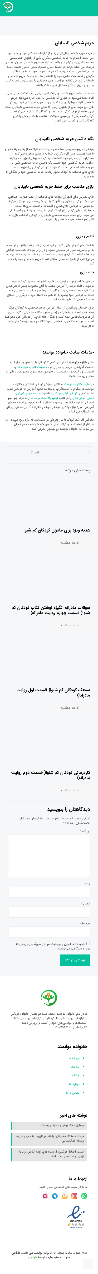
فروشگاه (74, 1058)
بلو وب (32, 1257)
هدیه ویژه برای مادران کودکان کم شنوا (57, 530)
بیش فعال (78, 397)
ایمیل (85, 903)
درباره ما (74, 1084)
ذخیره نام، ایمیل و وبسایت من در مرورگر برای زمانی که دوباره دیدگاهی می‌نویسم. (52, 946)
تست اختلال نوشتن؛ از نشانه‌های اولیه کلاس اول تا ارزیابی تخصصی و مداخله (51, 1154)
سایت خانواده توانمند (77, 384)
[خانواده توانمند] (7, 7)
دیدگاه (85, 831)
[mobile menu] (92, 7)
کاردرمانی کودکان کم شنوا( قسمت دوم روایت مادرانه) (50, 775)
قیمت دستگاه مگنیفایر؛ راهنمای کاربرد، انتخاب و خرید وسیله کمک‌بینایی (50, 1138)
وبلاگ (75, 1075)
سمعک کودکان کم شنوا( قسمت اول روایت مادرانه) (53, 693)
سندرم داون (33, 393)
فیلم (56, 397)
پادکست (46, 397)
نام (87, 883)
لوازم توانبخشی (25, 367)
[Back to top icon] (88, 1264)
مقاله (34, 397)
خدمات (75, 1066)
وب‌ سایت (84, 923)
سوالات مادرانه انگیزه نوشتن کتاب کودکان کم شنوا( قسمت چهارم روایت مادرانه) (51, 610)
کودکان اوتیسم (68, 393)
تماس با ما (72, 1092)
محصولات (43, 367)
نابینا (55, 393)
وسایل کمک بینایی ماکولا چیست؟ (62, 1125)
